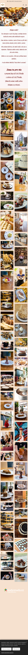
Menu (26, 5)
